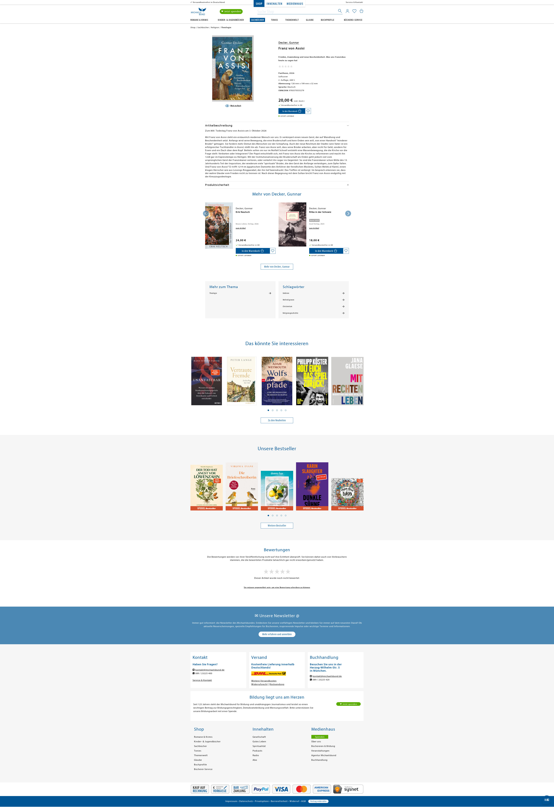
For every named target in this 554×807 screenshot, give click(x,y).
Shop (259, 4)
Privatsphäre (262, 801)
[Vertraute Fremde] (242, 379)
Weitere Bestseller (277, 525)
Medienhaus (295, 4)
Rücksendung (276, 684)
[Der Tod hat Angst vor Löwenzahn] (206, 484)
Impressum (231, 801)
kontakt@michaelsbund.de (209, 670)
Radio (256, 755)
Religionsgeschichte (290, 313)
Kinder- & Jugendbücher (231, 19)
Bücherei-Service (353, 19)
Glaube (310, 19)
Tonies (274, 19)
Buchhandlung (319, 760)
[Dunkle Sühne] (312, 484)
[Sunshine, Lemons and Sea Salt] (277, 484)
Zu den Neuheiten (277, 420)
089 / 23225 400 (203, 673)
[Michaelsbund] (198, 12)
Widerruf (294, 801)
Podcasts (257, 750)
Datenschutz (246, 801)
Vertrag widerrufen (318, 801)
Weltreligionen (288, 300)
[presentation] (206, 213)
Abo (255, 760)
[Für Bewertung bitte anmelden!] (285, 67)
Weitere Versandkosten (264, 681)
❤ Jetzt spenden (231, 11)
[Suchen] (340, 11)
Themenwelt (292, 19)
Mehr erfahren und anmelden (277, 634)
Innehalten (274, 4)
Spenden (320, 737)
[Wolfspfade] (277, 379)
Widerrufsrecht (259, 684)
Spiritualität (259, 746)
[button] (268, 410)
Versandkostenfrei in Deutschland (209, 2)
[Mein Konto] (347, 11)
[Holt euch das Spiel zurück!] (312, 379)
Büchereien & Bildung (323, 746)
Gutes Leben (259, 741)
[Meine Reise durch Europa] (347, 484)
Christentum (287, 306)
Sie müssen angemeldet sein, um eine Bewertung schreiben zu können (277, 587)
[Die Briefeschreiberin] (242, 484)
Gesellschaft (259, 737)
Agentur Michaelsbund (323, 755)
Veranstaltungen (320, 750)
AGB (303, 801)
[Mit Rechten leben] (347, 379)
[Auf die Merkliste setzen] (308, 111)
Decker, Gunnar (288, 42)
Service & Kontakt (354, 2)
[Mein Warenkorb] (361, 11)
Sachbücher (257, 19)
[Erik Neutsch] (219, 225)
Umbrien (286, 293)
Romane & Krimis (199, 19)
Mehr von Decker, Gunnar (277, 266)
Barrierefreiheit (279, 801)
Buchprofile (327, 19)
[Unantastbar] (206, 379)
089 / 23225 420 (321, 679)
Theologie (213, 293)
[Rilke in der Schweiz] (292, 224)
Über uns (316, 741)
